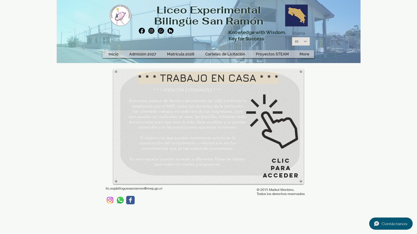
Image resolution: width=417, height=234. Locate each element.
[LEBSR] (130, 200)
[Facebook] (142, 31)
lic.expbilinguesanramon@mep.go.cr (134, 188)
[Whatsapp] (161, 31)
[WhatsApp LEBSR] (120, 200)
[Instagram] (151, 31)
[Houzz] (170, 31)
